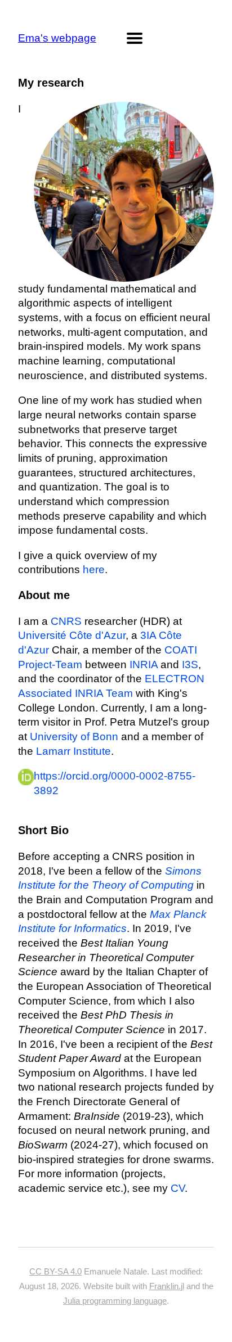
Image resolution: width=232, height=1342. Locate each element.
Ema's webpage (57, 38)
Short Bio (43, 830)
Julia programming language (115, 1300)
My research (51, 82)
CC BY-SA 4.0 (55, 1271)
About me (44, 595)
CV (178, 1188)
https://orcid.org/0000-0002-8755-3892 (114, 783)
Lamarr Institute (73, 751)
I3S (190, 664)
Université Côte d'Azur (72, 635)
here (94, 569)
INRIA (144, 664)
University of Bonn (74, 736)
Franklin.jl (166, 1286)
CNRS (66, 621)
